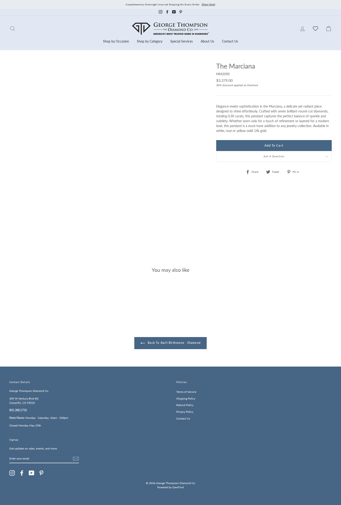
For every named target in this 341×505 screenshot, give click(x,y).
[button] (327, 76)
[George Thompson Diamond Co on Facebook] (22, 473)
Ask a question (274, 156)
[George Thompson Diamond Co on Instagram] (12, 473)
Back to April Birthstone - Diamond (174, 342)
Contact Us (230, 41)
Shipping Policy (185, 398)
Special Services (181, 41)
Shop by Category (149, 41)
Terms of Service (186, 392)
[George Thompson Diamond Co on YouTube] (31, 473)
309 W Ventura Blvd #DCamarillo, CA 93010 (24, 400)
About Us (207, 41)
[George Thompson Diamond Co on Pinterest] (41, 473)
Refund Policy (184, 405)
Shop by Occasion (116, 41)
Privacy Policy (184, 411)
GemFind (178, 487)
